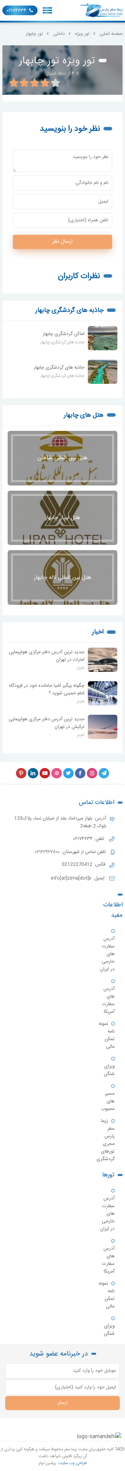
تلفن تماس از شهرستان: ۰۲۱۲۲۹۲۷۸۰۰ (71, 852)
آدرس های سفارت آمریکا (108, 1000)
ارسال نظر (62, 241)
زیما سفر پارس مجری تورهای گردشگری (106, 1140)
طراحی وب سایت (72, 1463)
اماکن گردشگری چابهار (63, 334)
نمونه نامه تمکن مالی (107, 1035)
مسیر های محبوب (108, 1101)
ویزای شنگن (109, 1070)
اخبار (97, 632)
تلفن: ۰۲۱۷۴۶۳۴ (89, 839)
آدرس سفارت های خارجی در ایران (107, 954)
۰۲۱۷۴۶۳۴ (16, 11)
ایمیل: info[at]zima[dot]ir (78, 878)
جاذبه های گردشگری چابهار (69, 310)
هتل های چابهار (83, 415)
